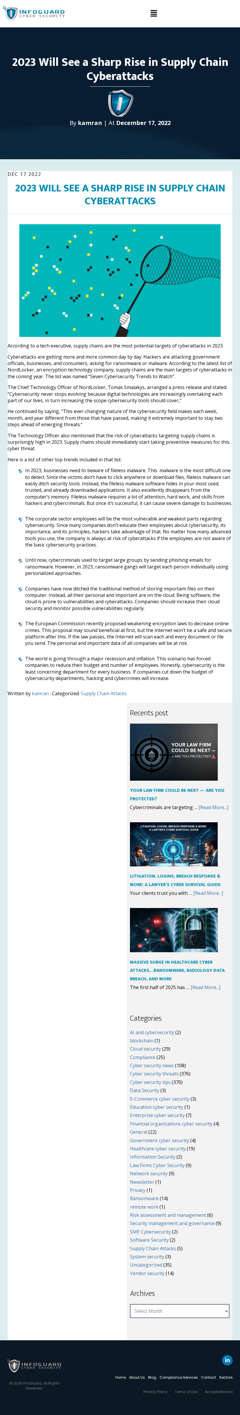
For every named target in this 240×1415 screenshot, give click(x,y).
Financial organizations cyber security (171, 1124)
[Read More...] (213, 807)
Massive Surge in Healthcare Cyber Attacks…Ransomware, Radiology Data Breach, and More (177, 970)
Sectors (226, 1377)
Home (120, 1377)
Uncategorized (146, 1265)
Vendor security (147, 1273)
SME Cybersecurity (150, 1232)
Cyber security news (152, 1065)
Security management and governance (172, 1223)
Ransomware (144, 1198)
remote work (144, 1207)
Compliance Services (179, 1377)
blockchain (141, 1040)
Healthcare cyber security (158, 1148)
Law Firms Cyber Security (157, 1165)
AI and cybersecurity (152, 1032)
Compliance (142, 1057)
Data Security (144, 1090)
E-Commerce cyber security (159, 1099)
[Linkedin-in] (227, 1360)
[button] (154, 13)
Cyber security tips (150, 1082)
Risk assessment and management (168, 1215)
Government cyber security (159, 1140)
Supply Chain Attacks (104, 693)
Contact (208, 1377)
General (138, 1132)
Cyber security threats (154, 1073)
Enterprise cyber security (157, 1115)
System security (147, 1256)
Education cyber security (156, 1107)
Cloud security (145, 1049)
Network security (149, 1173)
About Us (137, 1377)
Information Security (152, 1157)
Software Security (149, 1240)
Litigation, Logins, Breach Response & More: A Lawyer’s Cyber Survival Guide (175, 880)
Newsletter (142, 1182)
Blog (152, 1377)
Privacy (137, 1190)
